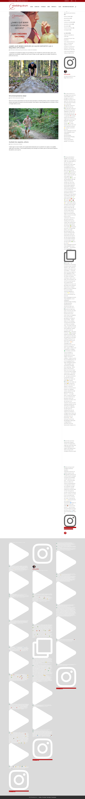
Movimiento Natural (20, 98)
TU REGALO (43, 6)
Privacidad (44, 797)
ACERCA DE (37, 6)
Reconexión (66, 26)
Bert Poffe (13, 98)
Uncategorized (67, 29)
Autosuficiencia (67, 18)
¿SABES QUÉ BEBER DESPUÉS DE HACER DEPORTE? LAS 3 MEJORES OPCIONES (31, 47)
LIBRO (48, 6)
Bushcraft (66, 20)
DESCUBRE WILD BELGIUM (68, 6)
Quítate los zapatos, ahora (18, 142)
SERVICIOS (53, 6)
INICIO (31, 6)
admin (12, 144)
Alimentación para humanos (21, 49)
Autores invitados (67, 16)
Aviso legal (49, 797)
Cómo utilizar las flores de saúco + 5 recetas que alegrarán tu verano (69, 43)
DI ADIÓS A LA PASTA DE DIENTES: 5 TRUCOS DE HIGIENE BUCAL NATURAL (69, 48)
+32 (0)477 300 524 (13, 0)
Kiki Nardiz (13, 49)
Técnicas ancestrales (68, 28)
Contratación (53, 797)
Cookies (40, 797)
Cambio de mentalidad (32, 49)
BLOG (60, 6)
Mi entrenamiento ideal (17, 96)
